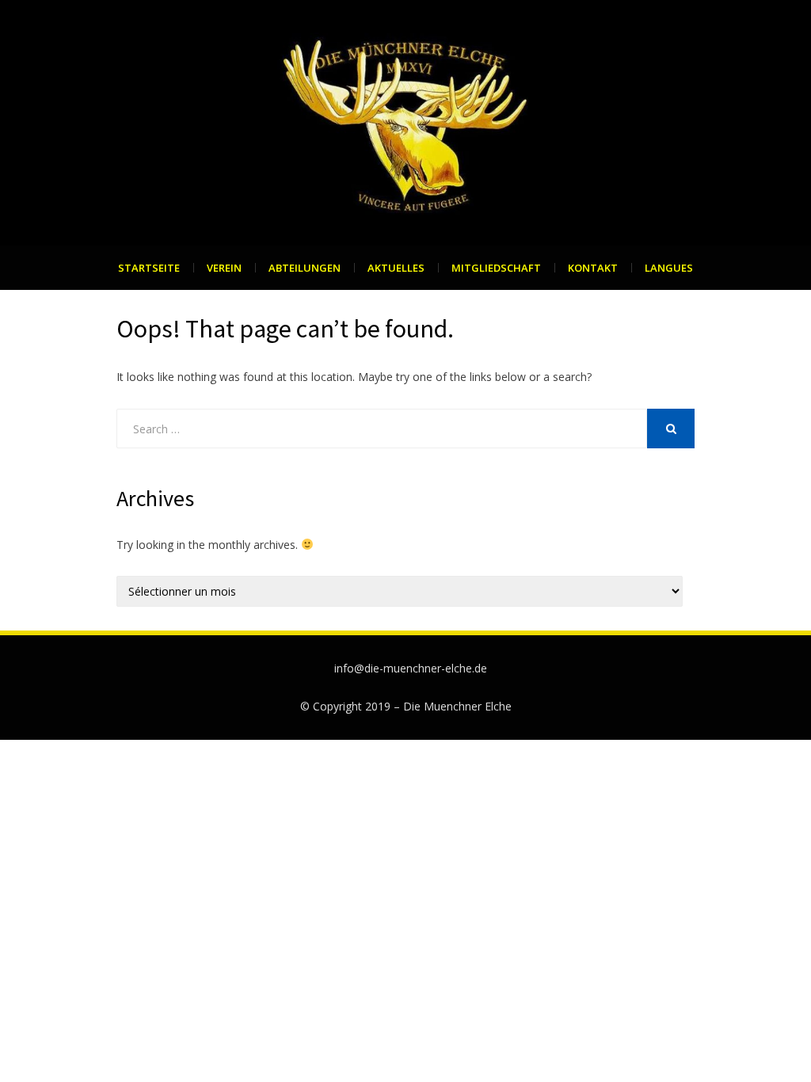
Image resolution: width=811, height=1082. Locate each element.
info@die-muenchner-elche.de (410, 668)
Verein (224, 268)
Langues (669, 268)
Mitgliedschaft (496, 268)
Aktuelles (396, 268)
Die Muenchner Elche (457, 706)
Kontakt (593, 268)
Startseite (149, 268)
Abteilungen (304, 268)
